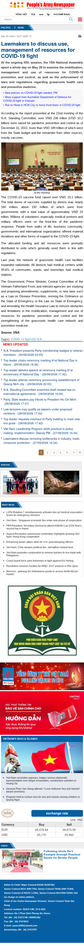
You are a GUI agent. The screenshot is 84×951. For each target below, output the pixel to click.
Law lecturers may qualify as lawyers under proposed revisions (37, 411)
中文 (33, 14)
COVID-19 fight (20, 339)
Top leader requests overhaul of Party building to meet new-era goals (42, 421)
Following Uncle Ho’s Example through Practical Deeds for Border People (62, 854)
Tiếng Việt (21, 14)
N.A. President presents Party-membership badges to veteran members (43, 352)
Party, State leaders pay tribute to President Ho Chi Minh (40, 401)
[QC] (42, 675)
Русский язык (62, 14)
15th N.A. (36, 339)
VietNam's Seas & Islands (20, 738)
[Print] (79, 36)
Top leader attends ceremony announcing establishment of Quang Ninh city (41, 382)
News (21, 27)
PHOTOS (5, 465)
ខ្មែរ (48, 14)
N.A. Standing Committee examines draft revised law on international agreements (39, 392)
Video (4, 846)
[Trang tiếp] (74, 452)
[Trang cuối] (80, 452)
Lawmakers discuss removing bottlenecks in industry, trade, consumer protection (41, 440)
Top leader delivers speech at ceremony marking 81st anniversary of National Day (38, 372)
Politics (6, 27)
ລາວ (41, 14)
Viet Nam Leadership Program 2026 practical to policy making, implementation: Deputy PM (40, 431)
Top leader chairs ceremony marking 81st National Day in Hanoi (40, 362)
